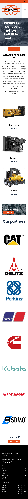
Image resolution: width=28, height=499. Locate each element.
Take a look (14, 128)
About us (4, 477)
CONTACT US (14, 441)
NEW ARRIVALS (14, 49)
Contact (4, 479)
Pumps (3, 473)
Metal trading (5, 475)
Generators (4, 470)
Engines (4, 472)
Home (3, 468)
